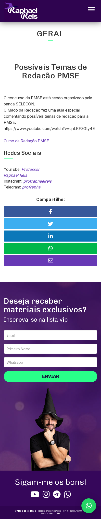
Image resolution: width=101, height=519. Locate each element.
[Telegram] (57, 494)
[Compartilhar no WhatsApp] (50, 248)
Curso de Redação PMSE (26, 140)
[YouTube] (34, 494)
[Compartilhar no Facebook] (50, 211)
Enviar (50, 376)
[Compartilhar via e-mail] (50, 260)
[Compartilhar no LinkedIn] (50, 236)
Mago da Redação (26, 511)
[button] (88, 505)
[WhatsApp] (67, 494)
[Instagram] (46, 494)
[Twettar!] (50, 223)
